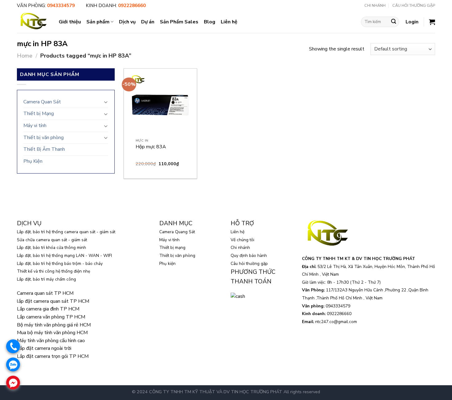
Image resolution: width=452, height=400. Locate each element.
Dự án (147, 21)
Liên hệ (229, 21)
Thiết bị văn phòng (43, 137)
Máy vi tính (34, 125)
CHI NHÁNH (375, 5)
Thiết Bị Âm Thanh (44, 149)
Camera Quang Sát (177, 232)
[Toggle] (105, 102)
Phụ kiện (167, 263)
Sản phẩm (97, 21)
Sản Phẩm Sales (179, 21)
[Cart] (432, 22)
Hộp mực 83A (151, 147)
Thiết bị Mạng (38, 113)
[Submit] (393, 22)
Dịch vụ (127, 21)
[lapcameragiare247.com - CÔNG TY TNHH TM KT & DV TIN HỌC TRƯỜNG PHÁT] (33, 22)
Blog (209, 21)
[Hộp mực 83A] (160, 105)
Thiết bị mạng (172, 247)
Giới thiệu (70, 21)
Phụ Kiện (32, 161)
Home (24, 55)
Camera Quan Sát (42, 101)
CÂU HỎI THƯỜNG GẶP (413, 5)
